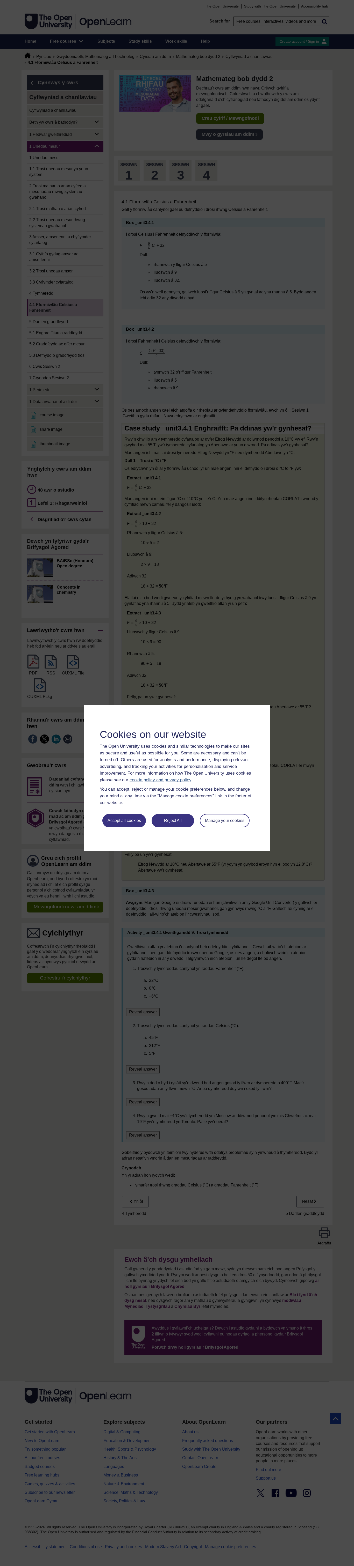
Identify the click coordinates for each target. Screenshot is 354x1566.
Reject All (173, 820)
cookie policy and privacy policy (160, 779)
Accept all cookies (124, 820)
